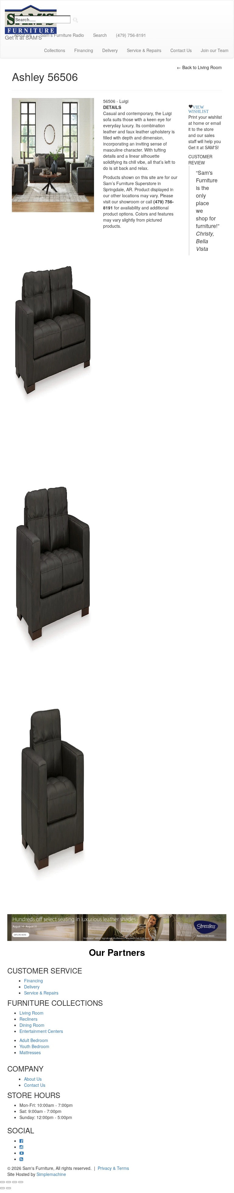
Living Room (31, 1013)
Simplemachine (51, 1174)
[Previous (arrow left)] (2, 1188)
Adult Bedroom (33, 1040)
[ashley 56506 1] (53, 328)
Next (231, 960)
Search (100, 35)
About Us (23, 35)
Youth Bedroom (34, 1046)
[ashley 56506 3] (53, 796)
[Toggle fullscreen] (8, 1182)
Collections (54, 50)
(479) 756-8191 (131, 35)
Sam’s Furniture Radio (62, 35)
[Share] (14, 1182)
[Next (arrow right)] (8, 1188)
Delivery (110, 50)
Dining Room (31, 1025)
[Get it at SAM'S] (30, 8)
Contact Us (181, 50)
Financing (83, 50)
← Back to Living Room (199, 67)
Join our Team (215, 50)
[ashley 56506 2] (53, 562)
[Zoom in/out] (2, 1182)
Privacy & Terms (113, 1168)
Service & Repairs (144, 50)
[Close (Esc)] (20, 1182)
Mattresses (30, 1052)
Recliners (28, 1019)
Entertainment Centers (41, 1031)
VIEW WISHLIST (198, 108)
